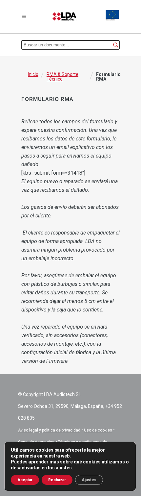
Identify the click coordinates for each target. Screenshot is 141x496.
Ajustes (89, 480)
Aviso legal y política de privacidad (49, 430)
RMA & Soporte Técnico (62, 77)
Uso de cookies (98, 430)
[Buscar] (115, 45)
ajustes (64, 467)
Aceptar (24, 480)
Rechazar (57, 480)
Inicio (33, 74)
